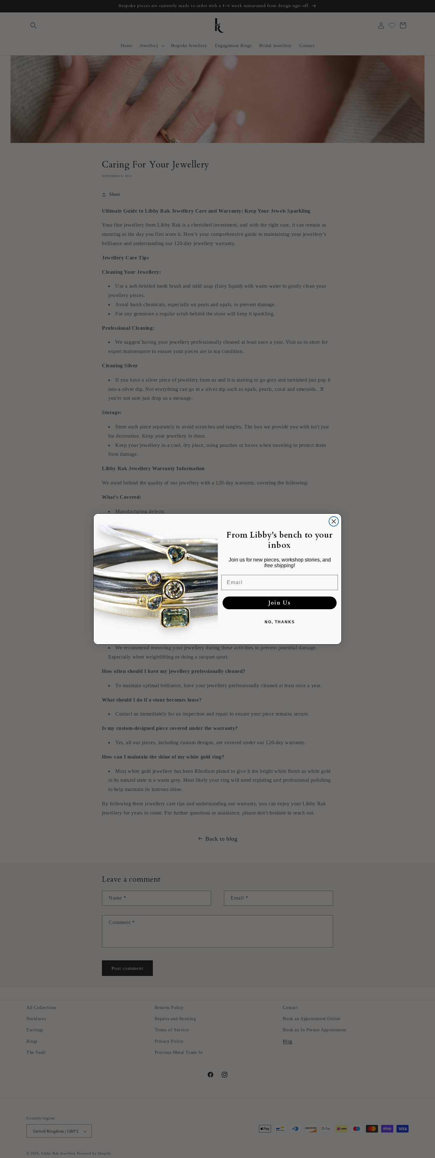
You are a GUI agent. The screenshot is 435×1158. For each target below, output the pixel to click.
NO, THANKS (280, 622)
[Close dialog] (334, 521)
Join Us (279, 602)
